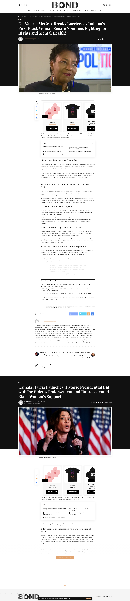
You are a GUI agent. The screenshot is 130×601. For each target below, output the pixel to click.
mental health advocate (56, 307)
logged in (45, 367)
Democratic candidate (72, 306)
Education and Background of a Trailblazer (80, 151)
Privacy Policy (57, 598)
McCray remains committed (65, 250)
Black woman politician (51, 306)
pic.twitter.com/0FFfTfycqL (60, 271)
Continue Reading (65, 557)
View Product (52, 128)
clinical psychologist (62, 306)
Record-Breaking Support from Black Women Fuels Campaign (80, 509)
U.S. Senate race (66, 307)
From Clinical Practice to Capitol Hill (52, 151)
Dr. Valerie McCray (83, 306)
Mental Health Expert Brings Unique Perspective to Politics (78, 148)
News (20, 19)
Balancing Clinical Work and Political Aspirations (55, 154)
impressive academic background (69, 231)
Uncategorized (23, 589)
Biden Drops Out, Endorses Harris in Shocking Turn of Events (54, 509)
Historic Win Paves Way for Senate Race (53, 146)
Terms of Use (66, 598)
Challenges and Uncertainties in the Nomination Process (52, 513)
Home (19, 16)
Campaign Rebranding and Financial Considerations (78, 513)
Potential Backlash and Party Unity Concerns (54, 517)
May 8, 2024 (76, 274)
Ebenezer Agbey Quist (30, 38)
